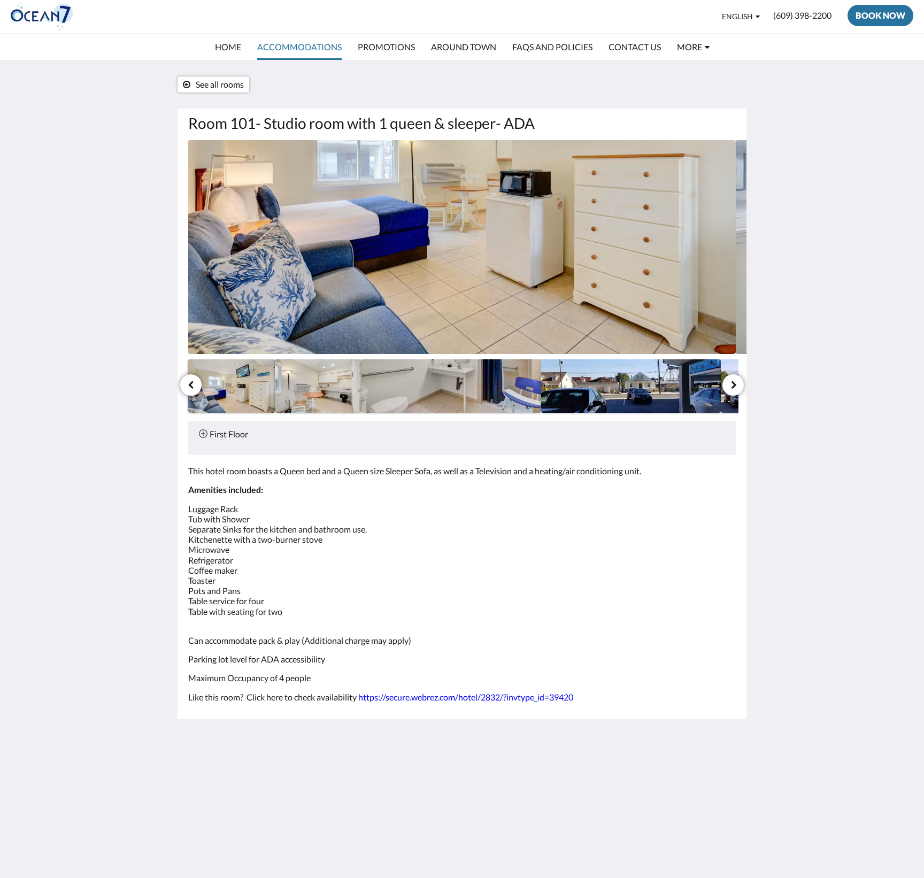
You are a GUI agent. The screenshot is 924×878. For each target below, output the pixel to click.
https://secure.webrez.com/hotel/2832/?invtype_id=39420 (465, 697)
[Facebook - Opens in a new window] (607, 771)
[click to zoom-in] (462, 247)
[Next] (733, 385)
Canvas (722, 847)
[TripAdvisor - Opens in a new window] (695, 771)
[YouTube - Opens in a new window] (725, 771)
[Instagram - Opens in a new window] (666, 771)
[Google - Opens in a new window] (637, 771)
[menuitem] (228, 47)
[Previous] (191, 385)
